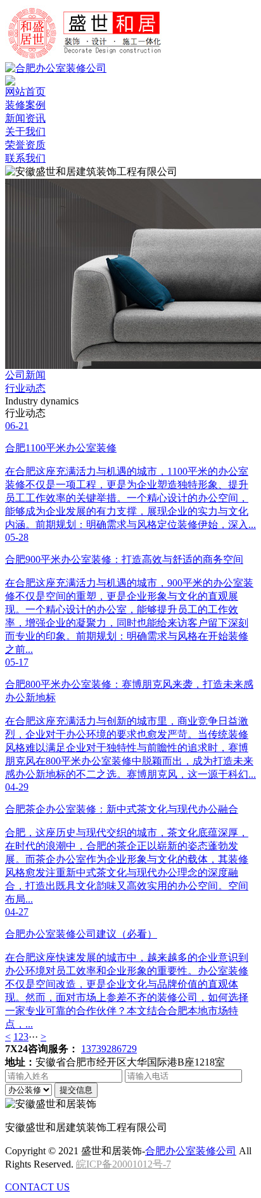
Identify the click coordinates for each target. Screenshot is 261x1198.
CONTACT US (37, 1187)
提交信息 (76, 1090)
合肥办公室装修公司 (190, 1150)
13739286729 (109, 1048)
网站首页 (25, 91)
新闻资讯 (25, 118)
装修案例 (25, 105)
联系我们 (25, 158)
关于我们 (25, 131)
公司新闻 (25, 375)
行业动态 (25, 388)
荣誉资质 (25, 144)
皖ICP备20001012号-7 (123, 1164)
